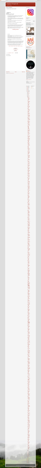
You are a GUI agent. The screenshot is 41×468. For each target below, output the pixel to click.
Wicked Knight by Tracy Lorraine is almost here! (28, 98)
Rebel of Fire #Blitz (28, 342)
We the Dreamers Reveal (28, 316)
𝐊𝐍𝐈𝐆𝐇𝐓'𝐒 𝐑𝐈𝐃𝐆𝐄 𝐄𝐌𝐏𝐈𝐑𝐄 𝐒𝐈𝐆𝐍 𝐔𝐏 (28, 285)
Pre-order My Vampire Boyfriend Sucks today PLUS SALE (28, 431)
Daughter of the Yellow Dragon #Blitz (28, 345)
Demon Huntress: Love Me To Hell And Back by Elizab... (28, 333)
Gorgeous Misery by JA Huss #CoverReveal (28, 235)
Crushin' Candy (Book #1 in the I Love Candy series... (28, 278)
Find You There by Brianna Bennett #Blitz (28, 442)
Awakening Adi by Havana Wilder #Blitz (28, 371)
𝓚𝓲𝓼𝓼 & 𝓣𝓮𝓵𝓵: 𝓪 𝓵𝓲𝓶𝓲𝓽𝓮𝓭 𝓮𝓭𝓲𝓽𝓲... (28, 349)
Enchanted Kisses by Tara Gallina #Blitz (28, 448)
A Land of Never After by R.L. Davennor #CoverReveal (28, 232)
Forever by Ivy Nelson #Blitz (28, 113)
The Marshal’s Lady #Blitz (28, 268)
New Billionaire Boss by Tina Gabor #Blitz (28, 178)
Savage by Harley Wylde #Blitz (28, 141)
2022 (27, 90)
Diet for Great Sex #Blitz (28, 377)
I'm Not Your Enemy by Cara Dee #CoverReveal (28, 116)
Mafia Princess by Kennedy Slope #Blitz (28, 200)
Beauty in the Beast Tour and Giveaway (28, 222)
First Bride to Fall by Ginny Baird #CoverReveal (28, 297)
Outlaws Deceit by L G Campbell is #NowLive (28, 374)
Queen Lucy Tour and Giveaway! (28, 341)
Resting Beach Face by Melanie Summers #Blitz (28, 211)
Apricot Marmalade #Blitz (28, 239)
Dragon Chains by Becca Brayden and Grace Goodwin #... (28, 208)
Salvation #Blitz (28, 317)
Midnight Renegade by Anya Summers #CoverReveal (28, 362)
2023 (27, 89)
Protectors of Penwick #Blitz (28, 173)
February (28, 455)
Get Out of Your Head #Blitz (28, 241)
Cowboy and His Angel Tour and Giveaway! (28, 288)
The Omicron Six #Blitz (28, 254)
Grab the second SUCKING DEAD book (28, 265)
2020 (27, 458)
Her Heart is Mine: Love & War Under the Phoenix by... (28, 133)
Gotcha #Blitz (28, 247)
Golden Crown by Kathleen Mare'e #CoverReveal (28, 359)
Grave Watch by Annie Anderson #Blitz (28, 137)
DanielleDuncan (28, 71)
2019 (27, 459)
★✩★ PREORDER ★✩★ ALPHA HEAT (28, 102)
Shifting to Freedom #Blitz (28, 437)
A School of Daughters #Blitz (28, 130)
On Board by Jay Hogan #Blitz (28, 237)
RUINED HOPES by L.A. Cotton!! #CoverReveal (28, 149)
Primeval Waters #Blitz (28, 347)
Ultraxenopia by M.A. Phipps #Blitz (28, 305)
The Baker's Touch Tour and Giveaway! (28, 124)
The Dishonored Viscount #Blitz (28, 413)
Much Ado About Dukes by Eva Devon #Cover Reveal (28, 385)
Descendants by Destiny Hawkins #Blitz (28, 369)
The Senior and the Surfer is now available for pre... (28, 184)
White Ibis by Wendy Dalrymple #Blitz (28, 122)
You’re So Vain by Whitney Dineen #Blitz (28, 329)
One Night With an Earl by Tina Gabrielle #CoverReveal (28, 144)
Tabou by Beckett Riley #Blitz (28, 440)
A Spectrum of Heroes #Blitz (28, 411)
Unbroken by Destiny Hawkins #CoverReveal (28, 352)
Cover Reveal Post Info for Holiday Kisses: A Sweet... (28, 405)
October (28, 94)
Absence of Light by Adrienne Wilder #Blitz (28, 310)
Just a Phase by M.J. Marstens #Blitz (28, 415)
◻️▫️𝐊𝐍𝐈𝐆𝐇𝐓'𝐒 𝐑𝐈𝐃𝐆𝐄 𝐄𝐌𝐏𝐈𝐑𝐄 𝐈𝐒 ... (28, 379)
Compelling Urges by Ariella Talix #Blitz (28, 421)
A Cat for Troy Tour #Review (28, 159)
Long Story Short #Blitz (28, 111)
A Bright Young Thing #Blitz (28, 409)
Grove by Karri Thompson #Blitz (28, 253)
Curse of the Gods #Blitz (28, 256)
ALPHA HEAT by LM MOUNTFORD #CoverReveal (28, 219)
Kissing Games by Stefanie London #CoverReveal (28, 394)
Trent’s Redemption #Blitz (28, 181)
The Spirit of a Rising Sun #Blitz (28, 425)
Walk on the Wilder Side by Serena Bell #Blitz (28, 244)
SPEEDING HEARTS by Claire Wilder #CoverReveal (28, 274)
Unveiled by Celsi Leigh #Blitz (28, 104)
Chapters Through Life (12, 3)
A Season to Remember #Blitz (28, 382)
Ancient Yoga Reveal (28, 246)
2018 (27, 460)
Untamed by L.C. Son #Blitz (28, 423)
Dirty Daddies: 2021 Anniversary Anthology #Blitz (28, 162)
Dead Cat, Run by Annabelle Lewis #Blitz (28, 326)
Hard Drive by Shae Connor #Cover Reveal (28, 366)
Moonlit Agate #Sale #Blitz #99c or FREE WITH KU (28, 127)
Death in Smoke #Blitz (28, 281)
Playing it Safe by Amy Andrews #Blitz (28, 418)
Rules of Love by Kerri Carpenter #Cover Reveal (28, 313)
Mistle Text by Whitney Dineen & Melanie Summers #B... (28, 204)
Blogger (24, 465)
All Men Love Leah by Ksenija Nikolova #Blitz (28, 228)
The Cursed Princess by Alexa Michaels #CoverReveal (28, 225)
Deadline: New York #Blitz (28, 300)
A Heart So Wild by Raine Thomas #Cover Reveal (28, 338)
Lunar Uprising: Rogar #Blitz (28, 445)
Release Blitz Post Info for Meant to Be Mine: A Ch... (28, 249)
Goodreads (14, 29)
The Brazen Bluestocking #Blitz (28, 139)
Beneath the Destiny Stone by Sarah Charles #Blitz (28, 271)
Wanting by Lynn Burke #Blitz (28, 401)
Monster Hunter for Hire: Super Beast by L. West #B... (28, 262)
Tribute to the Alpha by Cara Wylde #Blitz (28, 319)
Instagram (27, 18)
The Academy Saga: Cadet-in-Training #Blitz (28, 290)
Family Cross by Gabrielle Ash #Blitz (28, 303)
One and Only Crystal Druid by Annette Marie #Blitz (28, 196)
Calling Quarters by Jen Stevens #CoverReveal (28, 388)
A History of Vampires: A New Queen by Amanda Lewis (28, 187)
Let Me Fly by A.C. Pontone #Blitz (28, 193)
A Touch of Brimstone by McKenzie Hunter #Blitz (28, 427)
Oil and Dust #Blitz (28, 403)
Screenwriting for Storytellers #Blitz (28, 176)
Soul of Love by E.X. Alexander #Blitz (28, 166)
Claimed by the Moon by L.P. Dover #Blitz (28, 171)
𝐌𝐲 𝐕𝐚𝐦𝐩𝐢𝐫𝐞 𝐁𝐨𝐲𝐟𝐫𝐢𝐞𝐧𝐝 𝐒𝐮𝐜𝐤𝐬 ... (28, 283)
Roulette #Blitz (28, 146)
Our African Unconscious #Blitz (28, 336)
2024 (27, 88)
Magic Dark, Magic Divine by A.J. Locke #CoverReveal (28, 119)
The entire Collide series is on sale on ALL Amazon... (28, 215)
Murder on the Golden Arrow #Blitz (28, 258)
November (28, 93)
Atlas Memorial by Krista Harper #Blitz (28, 168)
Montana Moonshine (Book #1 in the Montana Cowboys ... (28, 398)
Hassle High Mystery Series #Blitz (28, 392)
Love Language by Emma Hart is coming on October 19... (28, 156)
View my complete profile (28, 79)
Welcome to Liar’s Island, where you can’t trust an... (28, 355)
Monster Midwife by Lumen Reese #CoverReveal (28, 294)
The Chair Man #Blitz (28, 350)
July (27, 451)
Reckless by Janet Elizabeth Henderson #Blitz (28, 435)
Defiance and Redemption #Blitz (28, 109)
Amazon (17, 29)
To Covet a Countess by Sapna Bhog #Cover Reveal (28, 152)
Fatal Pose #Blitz (28, 324)
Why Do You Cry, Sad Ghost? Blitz (28, 107)
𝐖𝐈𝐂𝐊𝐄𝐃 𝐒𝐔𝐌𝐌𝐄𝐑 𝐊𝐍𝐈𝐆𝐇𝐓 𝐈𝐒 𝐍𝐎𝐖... (28, 322)
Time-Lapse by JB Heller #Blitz (28, 307)
